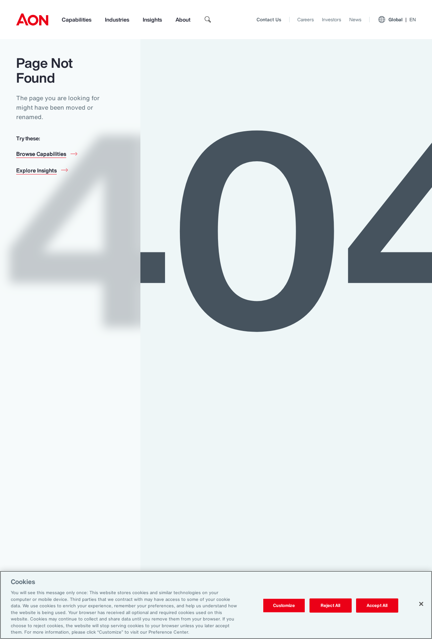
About (183, 20)
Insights (152, 20)
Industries (117, 20)
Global (402, 19)
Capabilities (76, 20)
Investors (331, 19)
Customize (284, 605)
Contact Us (268, 19)
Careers (305, 19)
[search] (208, 19)
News (355, 19)
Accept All (377, 605)
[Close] (421, 603)
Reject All (330, 605)
